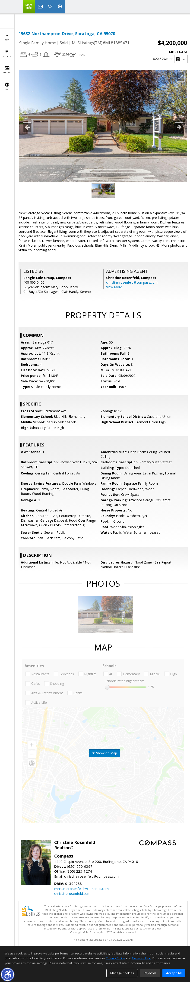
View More (114, 287)
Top (7, 39)
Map (7, 89)
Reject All (150, 973)
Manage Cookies (122, 973)
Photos (7, 72)
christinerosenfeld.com (72, 893)
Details (7, 56)
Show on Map (106, 753)
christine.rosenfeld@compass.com (132, 282)
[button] (7, 974)
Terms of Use (141, 958)
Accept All (174, 973)
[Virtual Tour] (60, 6)
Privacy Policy (115, 958)
